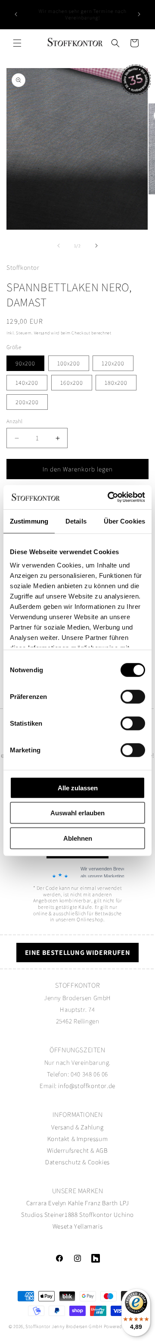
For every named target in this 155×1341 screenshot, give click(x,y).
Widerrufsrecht (68, 1150)
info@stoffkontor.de (86, 1086)
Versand (42, 333)
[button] (17, 43)
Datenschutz (63, 1162)
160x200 (71, 383)
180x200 (116, 383)
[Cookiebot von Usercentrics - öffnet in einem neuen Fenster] (109, 497)
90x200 (25, 363)
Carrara (36, 1203)
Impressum (92, 1139)
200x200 (27, 402)
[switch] (133, 696)
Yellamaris (88, 1226)
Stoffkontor (95, 1214)
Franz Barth (101, 1203)
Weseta (63, 1226)
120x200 (113, 363)
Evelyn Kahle (65, 1203)
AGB (102, 1150)
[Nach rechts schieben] (96, 245)
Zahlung (92, 1127)
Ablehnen (77, 838)
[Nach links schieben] (58, 245)
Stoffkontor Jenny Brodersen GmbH (63, 1326)
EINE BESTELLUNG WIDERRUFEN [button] (77, 952)
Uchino (124, 1214)
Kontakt (59, 1139)
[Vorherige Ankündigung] (15, 14)
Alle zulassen (78, 787)
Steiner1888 (61, 1214)
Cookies (99, 1162)
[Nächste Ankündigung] (139, 14)
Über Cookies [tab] (124, 520)
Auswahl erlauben (77, 813)
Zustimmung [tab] (29, 520)
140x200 (27, 383)
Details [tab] (76, 520)
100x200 (68, 363)
